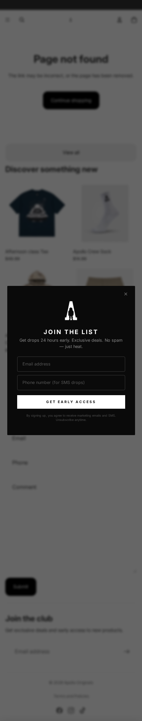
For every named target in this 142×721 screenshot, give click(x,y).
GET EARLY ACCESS (71, 402)
